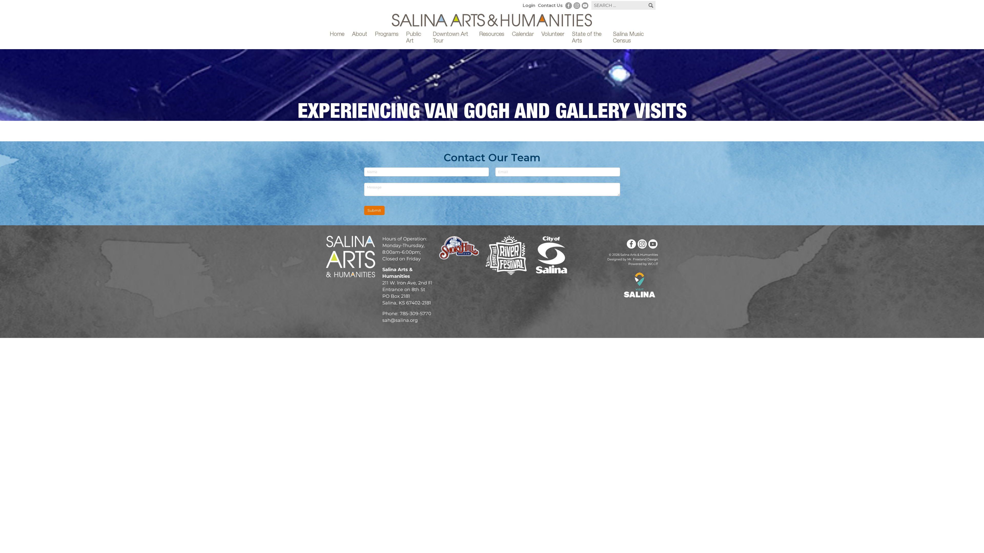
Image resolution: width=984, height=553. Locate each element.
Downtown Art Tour (450, 38)
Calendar (523, 34)
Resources (491, 34)
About (359, 34)
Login (528, 5)
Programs (386, 34)
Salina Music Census (628, 38)
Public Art (413, 38)
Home (337, 34)
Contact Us (550, 5)
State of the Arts (586, 38)
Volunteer (552, 34)
